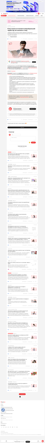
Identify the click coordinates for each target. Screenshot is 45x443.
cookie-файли (22, 441)
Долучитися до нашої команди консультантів (7, 410)
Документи (38, 441)
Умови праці (12, 357)
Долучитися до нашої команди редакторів (7, 408)
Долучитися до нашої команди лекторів (6, 407)
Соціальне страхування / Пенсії (12, 309)
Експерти (2, 405)
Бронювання (10, 188)
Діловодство (14, 297)
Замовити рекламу (39, 1)
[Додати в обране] (36, 160)
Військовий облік (10, 212)
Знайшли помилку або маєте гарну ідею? (6, 413)
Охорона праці (10, 248)
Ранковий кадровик (11, 369)
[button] (26, 396)
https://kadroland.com (17, 113)
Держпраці (13, 71)
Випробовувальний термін (11, 26)
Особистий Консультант (24, 97)
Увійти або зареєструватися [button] (31, 21)
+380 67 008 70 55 (3, 418)
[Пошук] (36, 13)
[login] (43, 14)
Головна (6, 441)
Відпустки (14, 200)
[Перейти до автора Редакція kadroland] (10, 109)
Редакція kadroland (13, 36)
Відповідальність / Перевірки (12, 321)
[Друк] (21, 39)
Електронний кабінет (11, 345)
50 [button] (24, 396)
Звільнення (14, 164)
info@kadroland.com (3, 423)
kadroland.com (39, 434)
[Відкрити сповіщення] (41, 13)
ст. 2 (22, 67)
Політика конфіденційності (4, 432)
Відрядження (10, 285)
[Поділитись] (34, 39)
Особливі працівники (14, 176)
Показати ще (23, 394)
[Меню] (1, 13)
